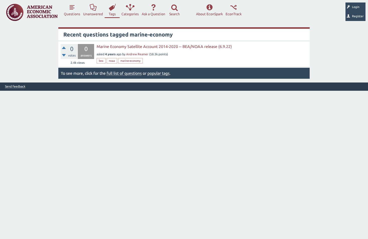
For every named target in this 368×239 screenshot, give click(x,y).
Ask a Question (153, 14)
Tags (112, 14)
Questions (72, 14)
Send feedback (15, 86)
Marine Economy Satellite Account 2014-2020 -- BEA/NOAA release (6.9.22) (164, 46)
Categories (130, 14)
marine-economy (130, 60)
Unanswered (93, 14)
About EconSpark (209, 14)
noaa (112, 60)
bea (101, 60)
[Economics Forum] (32, 12)
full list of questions (124, 73)
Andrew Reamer (137, 54)
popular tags (158, 73)
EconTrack (234, 14)
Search (174, 14)
